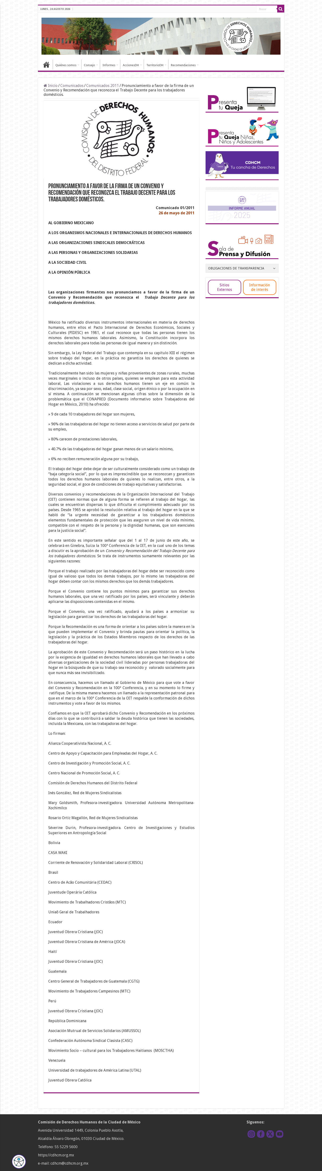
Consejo (89, 65)
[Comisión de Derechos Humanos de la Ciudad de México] (161, 35)
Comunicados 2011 (102, 85)
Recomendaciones (183, 65)
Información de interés (259, 287)
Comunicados (71, 85)
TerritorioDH (154, 65)
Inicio (46, 64)
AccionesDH (131, 65)
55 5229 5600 (66, 1147)
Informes (109, 65)
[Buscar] (280, 8)
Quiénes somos (65, 65)
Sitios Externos (224, 287)
